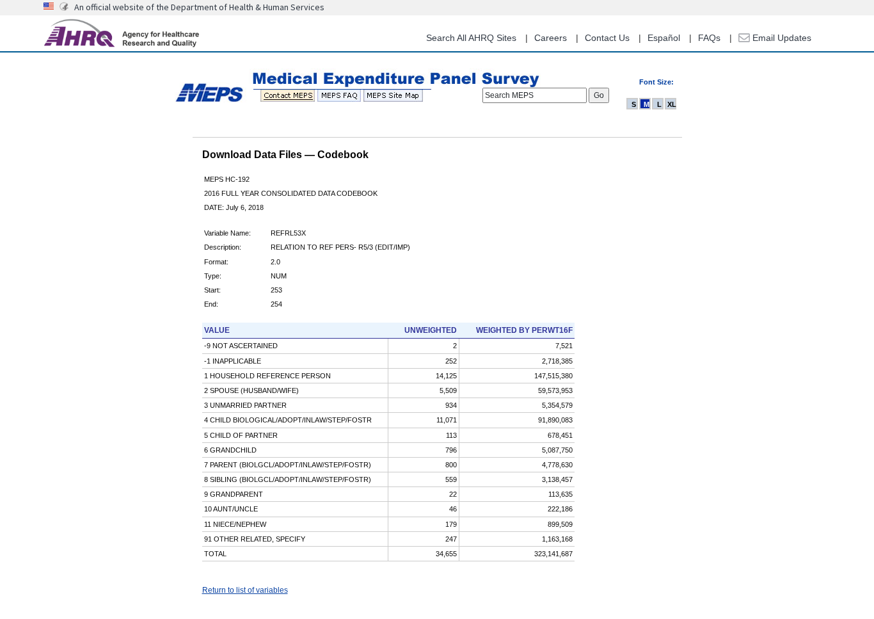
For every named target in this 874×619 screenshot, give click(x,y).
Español (664, 38)
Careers (550, 38)
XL (671, 104)
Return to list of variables (245, 590)
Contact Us (607, 38)
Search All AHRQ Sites (471, 38)
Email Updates (780, 38)
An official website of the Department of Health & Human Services (199, 7)
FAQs (709, 38)
